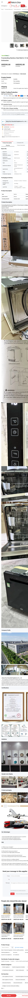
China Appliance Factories (7, 976)
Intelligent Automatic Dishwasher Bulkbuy (10, 985)
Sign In (3, 136)
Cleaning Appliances (5, 952)
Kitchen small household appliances (20, 950)
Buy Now (9, 995)
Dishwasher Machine (6, 982)
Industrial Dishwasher (17, 982)
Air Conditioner (16, 954)
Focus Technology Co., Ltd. (16, 992)
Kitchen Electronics (17, 9)
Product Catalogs (19, 947)
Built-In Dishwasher (20, 970)
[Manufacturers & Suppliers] (14, 2)
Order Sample (23, 73)
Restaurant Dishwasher (20, 979)
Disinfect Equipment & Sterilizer (18, 967)
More (2, 988)
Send (12, 893)
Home (2, 9)
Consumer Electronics (9, 9)
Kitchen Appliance (6, 967)
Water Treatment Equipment (7, 950)
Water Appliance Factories (7, 979)
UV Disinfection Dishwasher (7, 970)
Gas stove (15, 952)
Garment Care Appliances (6, 954)
